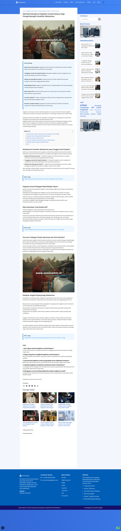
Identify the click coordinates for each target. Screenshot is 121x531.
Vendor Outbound (89, 488)
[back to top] (2, 528)
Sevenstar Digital (89, 494)
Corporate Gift (87, 107)
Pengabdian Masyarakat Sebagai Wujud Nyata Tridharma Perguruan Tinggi (44, 338)
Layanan (64, 488)
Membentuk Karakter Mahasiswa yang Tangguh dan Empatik (43, 134)
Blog (99, 2)
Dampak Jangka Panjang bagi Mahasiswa (38, 142)
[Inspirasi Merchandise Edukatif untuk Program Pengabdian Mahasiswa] (31, 397)
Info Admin (65, 496)
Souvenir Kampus (55, 11)
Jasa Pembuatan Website (92, 491)
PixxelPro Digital (98, 508)
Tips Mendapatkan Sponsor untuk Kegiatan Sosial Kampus (30, 424)
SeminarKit (58, 2)
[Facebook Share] (26, 386)
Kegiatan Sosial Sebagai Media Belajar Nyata (38, 136)
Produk (66, 2)
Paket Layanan (66, 480)
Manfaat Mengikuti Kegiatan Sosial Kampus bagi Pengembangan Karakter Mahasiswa (44, 15)
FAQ (94, 2)
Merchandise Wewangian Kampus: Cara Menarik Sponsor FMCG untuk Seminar (65, 424)
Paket (71, 2)
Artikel (83, 105)
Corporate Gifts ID (89, 486)
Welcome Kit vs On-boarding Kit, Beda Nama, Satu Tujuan (88, 45)
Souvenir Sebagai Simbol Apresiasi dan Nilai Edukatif (41, 140)
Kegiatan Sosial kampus (31, 11)
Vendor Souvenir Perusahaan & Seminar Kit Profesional (43, 508)
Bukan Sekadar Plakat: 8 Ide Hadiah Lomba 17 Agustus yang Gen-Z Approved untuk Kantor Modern (87, 79)
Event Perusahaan (95, 110)
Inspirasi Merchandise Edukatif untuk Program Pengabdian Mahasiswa (29, 406)
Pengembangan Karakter (44, 11)
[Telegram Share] (29, 386)
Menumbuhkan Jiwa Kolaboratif (35, 138)
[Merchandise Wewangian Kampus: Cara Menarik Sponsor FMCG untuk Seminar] (66, 415)
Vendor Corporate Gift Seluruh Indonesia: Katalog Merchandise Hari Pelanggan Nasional (87, 71)
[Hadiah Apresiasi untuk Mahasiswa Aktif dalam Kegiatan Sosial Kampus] (48, 397)
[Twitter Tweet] (24, 386)
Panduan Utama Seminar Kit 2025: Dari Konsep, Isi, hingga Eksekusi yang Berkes (88, 96)
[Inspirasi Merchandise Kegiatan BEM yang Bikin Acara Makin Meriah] (66, 397)
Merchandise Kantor (88, 114)
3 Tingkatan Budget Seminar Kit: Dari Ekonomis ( (86, 62)
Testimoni (65, 490)
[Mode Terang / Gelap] (103, 2)
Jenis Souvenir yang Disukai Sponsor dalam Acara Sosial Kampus (87, 54)
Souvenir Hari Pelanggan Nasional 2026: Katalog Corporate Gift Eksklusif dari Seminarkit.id (87, 87)
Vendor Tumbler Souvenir (91, 496)
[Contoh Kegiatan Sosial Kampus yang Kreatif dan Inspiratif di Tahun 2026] (48, 415)
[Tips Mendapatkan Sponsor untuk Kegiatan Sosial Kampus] (31, 415)
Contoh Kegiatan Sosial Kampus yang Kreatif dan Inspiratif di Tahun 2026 (44, 229)
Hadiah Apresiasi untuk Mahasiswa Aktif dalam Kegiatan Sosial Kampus (43, 179)
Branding (98, 106)
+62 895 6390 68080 (49, 477)
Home (24, 11)
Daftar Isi (48, 131)
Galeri (88, 2)
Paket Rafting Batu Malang (92, 499)
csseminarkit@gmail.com (50, 480)
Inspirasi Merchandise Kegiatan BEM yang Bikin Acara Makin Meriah (64, 406)
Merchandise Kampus (90, 112)
